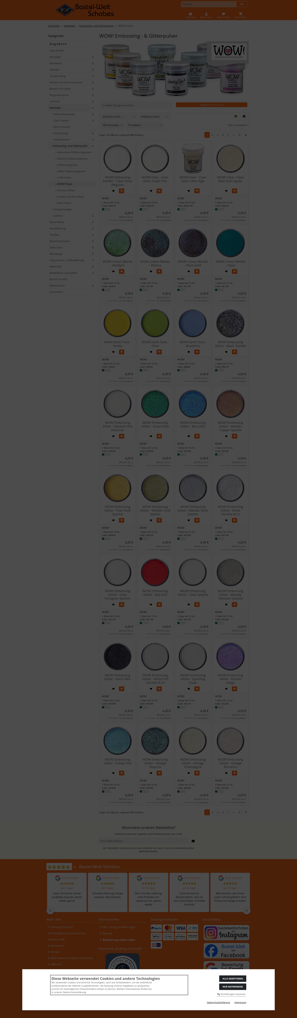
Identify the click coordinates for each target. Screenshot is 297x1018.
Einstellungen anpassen (233, 994)
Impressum (240, 1002)
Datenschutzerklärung (218, 1002)
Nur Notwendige (233, 986)
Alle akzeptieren (233, 978)
